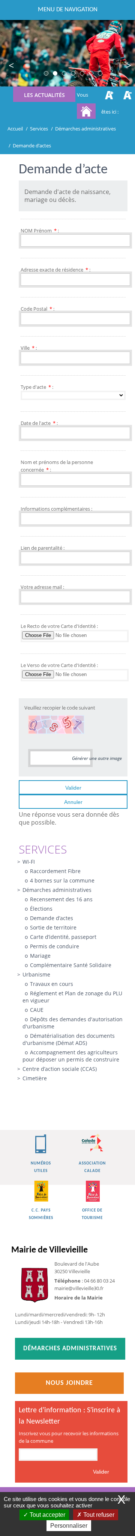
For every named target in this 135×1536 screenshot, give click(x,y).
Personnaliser (68, 1525)
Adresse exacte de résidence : (55, 269)
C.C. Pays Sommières (41, 1214)
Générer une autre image (97, 758)
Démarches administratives (70, 1348)
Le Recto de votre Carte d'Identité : (59, 626)
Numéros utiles (41, 1167)
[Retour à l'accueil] (86, 111)
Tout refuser (98, 1515)
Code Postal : (37, 308)
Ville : (29, 347)
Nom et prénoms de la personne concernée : (57, 466)
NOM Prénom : (40, 230)
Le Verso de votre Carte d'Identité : (59, 665)
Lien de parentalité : (42, 547)
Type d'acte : (37, 387)
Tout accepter (46, 1515)
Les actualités (44, 95)
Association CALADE (92, 1167)
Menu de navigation (68, 9)
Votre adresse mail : (42, 587)
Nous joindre (69, 1383)
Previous (11, 66)
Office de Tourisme (92, 1214)
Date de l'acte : (39, 423)
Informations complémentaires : (56, 508)
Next (123, 66)
